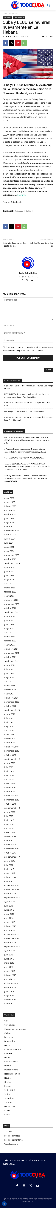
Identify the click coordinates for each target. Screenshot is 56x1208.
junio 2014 (9, 991)
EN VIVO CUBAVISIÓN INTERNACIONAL (27, 458)
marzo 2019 (9, 783)
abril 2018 (8, 828)
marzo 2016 (9, 922)
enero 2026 (9, 510)
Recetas (7, 1086)
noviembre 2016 (11, 889)
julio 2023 (8, 571)
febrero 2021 (10, 689)
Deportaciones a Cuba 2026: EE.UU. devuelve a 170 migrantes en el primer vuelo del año (27, 440)
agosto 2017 (9, 861)
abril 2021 (8, 681)
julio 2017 (8, 865)
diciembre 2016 (11, 885)
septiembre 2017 (12, 857)
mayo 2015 (9, 963)
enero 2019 (9, 791)
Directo (7, 1045)
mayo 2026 (9, 498)
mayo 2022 (9, 628)
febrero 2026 (10, 506)
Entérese (8, 1053)
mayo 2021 (9, 677)
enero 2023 (9, 596)
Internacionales (11, 1061)
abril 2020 (8, 730)
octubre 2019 (10, 755)
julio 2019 (8, 767)
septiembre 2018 (12, 808)
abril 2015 (8, 967)
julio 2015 (8, 954)
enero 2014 (9, 1003)
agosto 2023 (9, 567)
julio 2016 (8, 905)
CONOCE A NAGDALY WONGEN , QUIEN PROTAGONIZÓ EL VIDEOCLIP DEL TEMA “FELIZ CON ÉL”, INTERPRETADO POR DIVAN (27, 467)
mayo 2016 (9, 914)
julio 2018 (8, 816)
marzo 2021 (9, 685)
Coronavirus (9, 1025)
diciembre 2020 (11, 697)
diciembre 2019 (11, 746)
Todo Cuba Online (12, 37)
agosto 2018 (9, 812)
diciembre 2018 (11, 795)
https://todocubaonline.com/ (28, 277)
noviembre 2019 (11, 751)
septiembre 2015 (12, 946)
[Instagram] (24, 1186)
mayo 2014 (9, 995)
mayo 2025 (9, 522)
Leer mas (21, 195)
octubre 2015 (10, 942)
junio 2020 (9, 722)
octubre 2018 (10, 804)
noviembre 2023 (11, 555)
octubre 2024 (10, 534)
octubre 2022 (10, 608)
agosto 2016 (9, 901)
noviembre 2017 (11, 848)
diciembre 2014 (11, 983)
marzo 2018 (9, 832)
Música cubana (11, 1069)
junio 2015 (9, 958)
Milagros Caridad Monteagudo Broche (20, 449)
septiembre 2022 (12, 612)
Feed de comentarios (13, 1140)
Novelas (8, 1078)
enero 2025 (9, 526)
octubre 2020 (10, 706)
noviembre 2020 (11, 702)
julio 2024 (8, 543)
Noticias (28, 211)
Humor (7, 1057)
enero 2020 (9, 742)
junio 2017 (9, 869)
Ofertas (7, 1082)
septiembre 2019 (12, 759)
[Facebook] (5, 43)
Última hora (9, 1106)
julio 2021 (8, 669)
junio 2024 (9, 547)
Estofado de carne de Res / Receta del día (15, 244)
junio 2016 (9, 910)
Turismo (8, 1102)
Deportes (8, 1037)
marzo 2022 (9, 636)
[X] (11, 43)
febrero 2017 (10, 877)
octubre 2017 (10, 852)
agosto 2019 (9, 763)
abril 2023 (8, 583)
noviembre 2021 (11, 653)
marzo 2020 (9, 734)
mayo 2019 (9, 775)
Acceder (8, 1131)
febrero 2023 (10, 591)
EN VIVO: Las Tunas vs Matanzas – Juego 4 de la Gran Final (27, 404)
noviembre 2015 (11, 938)
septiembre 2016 (12, 897)
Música (7, 1065)
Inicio (5, 13)
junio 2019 (9, 771)
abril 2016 (8, 918)
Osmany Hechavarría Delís (15, 475)
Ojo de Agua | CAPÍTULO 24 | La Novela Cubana (24, 412)
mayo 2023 (9, 579)
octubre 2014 (10, 987)
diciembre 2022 (11, 600)
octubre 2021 (10, 657)
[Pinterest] (18, 43)
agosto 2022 (9, 616)
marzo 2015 (9, 971)
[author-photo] (28, 269)
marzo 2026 (9, 502)
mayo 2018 (9, 824)
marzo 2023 (9, 587)
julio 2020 (8, 718)
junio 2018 (9, 820)
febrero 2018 (10, 836)
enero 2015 (9, 979)
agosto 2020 (9, 714)
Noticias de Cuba (19, 17)
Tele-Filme (9, 1098)
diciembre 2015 (11, 934)
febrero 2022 (10, 640)
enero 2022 (9, 644)
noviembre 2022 (11, 604)
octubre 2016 (10, 893)
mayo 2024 (9, 551)
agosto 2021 (9, 665)
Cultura (7, 1033)
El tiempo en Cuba (12, 1049)
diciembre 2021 (11, 649)
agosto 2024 (9, 538)
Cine (6, 1020)
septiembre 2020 (12, 710)
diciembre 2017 (11, 844)
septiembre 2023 (12, 563)
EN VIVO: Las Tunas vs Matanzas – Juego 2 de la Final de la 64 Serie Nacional (28, 418)
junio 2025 (9, 518)
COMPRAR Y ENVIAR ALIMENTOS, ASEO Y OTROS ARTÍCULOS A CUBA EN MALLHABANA (25, 478)
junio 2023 (9, 575)
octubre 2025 (10, 514)
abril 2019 (8, 779)
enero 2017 (9, 881)
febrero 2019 (10, 787)
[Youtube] (33, 281)
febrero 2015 (10, 975)
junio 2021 (9, 673)
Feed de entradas (12, 1135)
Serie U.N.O (9, 1090)
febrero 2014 (10, 999)
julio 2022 (8, 620)
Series (7, 1094)
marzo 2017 (9, 873)
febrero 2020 (10, 738)
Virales (7, 1114)
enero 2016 (9, 930)
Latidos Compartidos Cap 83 (41, 244)
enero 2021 (9, 693)
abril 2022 (8, 632)
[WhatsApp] (24, 43)
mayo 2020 (9, 726)
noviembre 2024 (11, 530)
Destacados (13, 13)
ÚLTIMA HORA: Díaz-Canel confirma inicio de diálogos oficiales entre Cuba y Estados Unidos (26, 395)
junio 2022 (9, 624)
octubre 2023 (10, 559)
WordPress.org (11, 1144)
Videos (7, 1110)
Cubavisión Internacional (15, 1029)
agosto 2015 (9, 950)
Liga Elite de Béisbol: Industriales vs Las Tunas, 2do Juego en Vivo (28, 387)
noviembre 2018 (11, 799)
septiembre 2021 (12, 661)
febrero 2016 (10, 926)
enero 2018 (9, 840)
